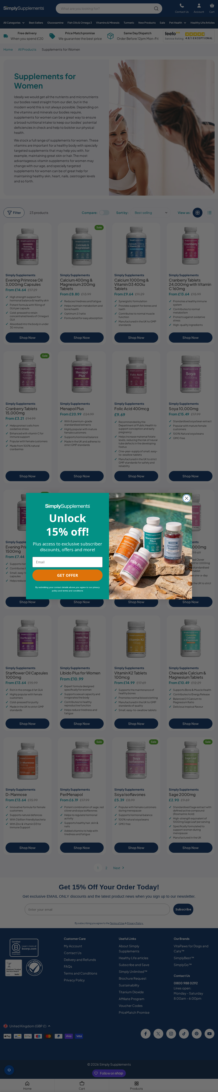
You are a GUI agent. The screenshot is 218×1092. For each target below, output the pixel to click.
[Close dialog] (186, 498)
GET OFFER (67, 575)
